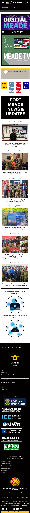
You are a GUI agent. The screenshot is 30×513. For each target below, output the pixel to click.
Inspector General (5, 468)
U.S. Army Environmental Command (9, 503)
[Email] (20, 348)
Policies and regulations (7, 463)
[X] (5, 348)
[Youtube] (17, 509)
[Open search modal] (27, 2)
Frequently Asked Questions (8, 466)
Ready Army (4, 377)
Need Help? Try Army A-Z (7, 380)
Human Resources (5, 501)
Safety (3, 472)
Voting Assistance (5, 470)
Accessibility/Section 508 (7, 374)
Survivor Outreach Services (8, 497)
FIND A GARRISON (15, 495)
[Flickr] (21, 509)
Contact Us (4, 389)
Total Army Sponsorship (21, 497)
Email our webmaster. (22, 76)
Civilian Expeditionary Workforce (18, 501)
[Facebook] (2, 348)
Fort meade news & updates (15, 106)
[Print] (16, 348)
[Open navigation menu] (3, 2)
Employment (4, 368)
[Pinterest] (12, 348)
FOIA (2, 370)
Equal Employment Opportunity (9, 382)
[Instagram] (10, 509)
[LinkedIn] (8, 348)
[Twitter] (24, 509)
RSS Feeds (3, 387)
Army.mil (15, 365)
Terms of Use (4, 372)
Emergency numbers (6, 461)
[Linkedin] (14, 509)
